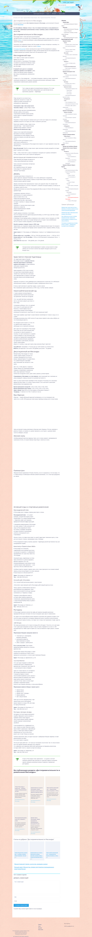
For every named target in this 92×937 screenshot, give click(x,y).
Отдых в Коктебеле (72, 160)
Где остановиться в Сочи (71, 102)
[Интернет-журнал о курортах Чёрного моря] (22, 12)
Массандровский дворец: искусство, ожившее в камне (21, 819)
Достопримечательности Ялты (72, 170)
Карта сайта (62, 13)
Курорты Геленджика (68, 110)
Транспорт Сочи (69, 109)
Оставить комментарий (21, 905)
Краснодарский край (39, 13)
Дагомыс (66, 81)
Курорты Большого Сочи (69, 71)
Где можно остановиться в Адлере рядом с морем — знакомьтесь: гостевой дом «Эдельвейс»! (69, 224)
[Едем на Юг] (22, 928)
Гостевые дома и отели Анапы (72, 44)
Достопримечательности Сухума (71, 37)
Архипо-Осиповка (68, 112)
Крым (47, 13)
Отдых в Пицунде (68, 30)
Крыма (39, 46)
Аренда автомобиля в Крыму (70, 146)
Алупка (68, 173)
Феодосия (66, 151)
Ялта (65, 168)
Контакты (72, 2)
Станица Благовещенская (70, 66)
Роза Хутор (69, 92)
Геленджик (66, 120)
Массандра (20, 24)
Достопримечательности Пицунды (71, 29)
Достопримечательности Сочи (72, 103)
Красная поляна (67, 86)
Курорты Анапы (67, 41)
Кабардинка (67, 126)
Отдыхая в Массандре (19, 49)
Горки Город (69, 90)
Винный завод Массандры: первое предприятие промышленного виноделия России (35, 820)
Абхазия (54, 13)
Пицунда (65, 27)
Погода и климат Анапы (70, 49)
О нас (68, 2)
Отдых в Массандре (72, 200)
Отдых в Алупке (71, 175)
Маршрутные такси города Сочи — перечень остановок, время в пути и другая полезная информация (69, 209)
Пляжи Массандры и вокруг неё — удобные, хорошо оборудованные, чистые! (21, 789)
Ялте (20, 40)
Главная (64, 2)
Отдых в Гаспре (71, 182)
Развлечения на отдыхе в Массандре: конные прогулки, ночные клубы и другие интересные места (37, 790)
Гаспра (68, 180)
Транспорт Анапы (69, 51)
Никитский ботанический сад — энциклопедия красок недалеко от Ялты (52, 789)
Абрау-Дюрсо (67, 136)
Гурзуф (68, 183)
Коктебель (69, 154)
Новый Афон (66, 22)
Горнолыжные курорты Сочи (71, 88)
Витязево (66, 53)
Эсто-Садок (69, 93)
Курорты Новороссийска (69, 134)
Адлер (65, 73)
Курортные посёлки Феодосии (72, 153)
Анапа (65, 42)
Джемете (66, 61)
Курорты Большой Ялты (70, 171)
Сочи (65, 100)
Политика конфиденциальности (21, 16)
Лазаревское (67, 98)
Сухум (64, 36)
